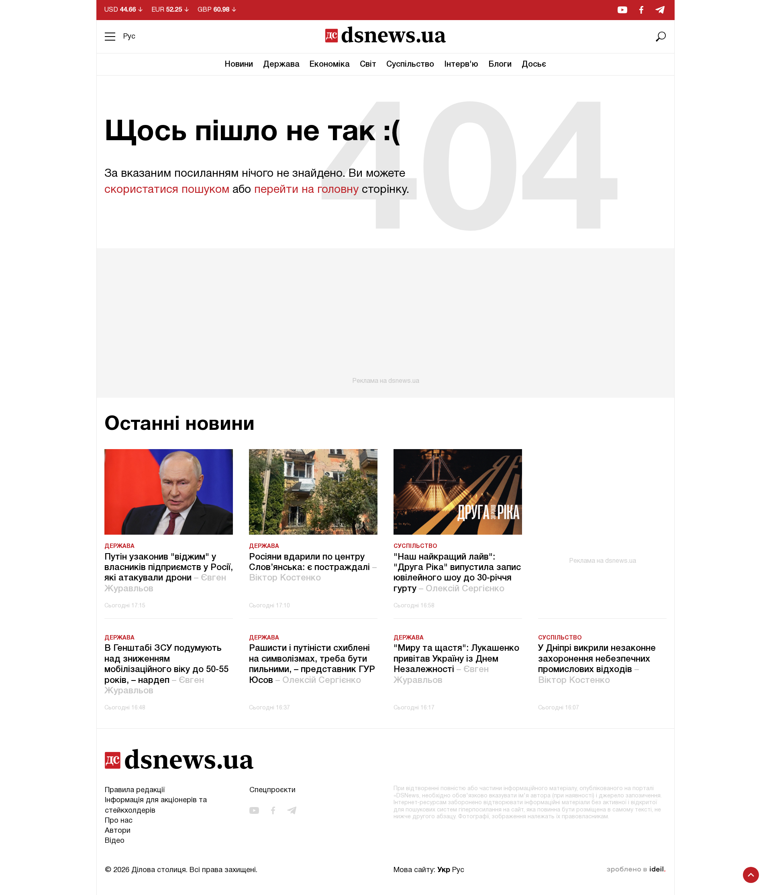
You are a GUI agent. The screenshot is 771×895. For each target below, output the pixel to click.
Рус (129, 36)
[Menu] (110, 37)
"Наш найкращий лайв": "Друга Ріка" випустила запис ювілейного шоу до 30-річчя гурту (457, 573)
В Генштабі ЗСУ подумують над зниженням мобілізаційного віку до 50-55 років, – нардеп (166, 669)
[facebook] (641, 10)
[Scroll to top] (751, 875)
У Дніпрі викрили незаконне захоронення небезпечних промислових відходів (597, 664)
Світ (368, 64)
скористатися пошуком (166, 190)
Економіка (330, 64)
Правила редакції (135, 790)
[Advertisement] (385, 316)
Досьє (534, 64)
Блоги (500, 64)
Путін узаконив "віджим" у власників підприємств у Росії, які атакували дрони (168, 573)
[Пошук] (661, 36)
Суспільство (410, 64)
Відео (114, 841)
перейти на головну (306, 190)
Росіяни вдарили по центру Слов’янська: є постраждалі (313, 567)
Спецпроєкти (272, 790)
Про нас (119, 820)
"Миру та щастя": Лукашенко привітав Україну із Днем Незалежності (456, 664)
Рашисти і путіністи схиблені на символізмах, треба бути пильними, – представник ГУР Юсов (312, 664)
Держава (281, 64)
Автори (118, 831)
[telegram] (660, 10)
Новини (239, 64)
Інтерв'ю (461, 64)
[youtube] (622, 10)
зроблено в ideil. (636, 869)
